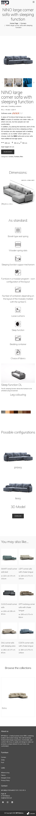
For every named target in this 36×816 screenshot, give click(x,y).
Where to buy (5, 772)
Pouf (2, 762)
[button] (2, 82)
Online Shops (8, 151)
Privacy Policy (5, 780)
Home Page (14, 23)
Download (18, 516)
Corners (23, 23)
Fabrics (3, 775)
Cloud (4, 708)
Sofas (3, 760)
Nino (21, 156)
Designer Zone (5, 778)
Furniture (16, 156)
